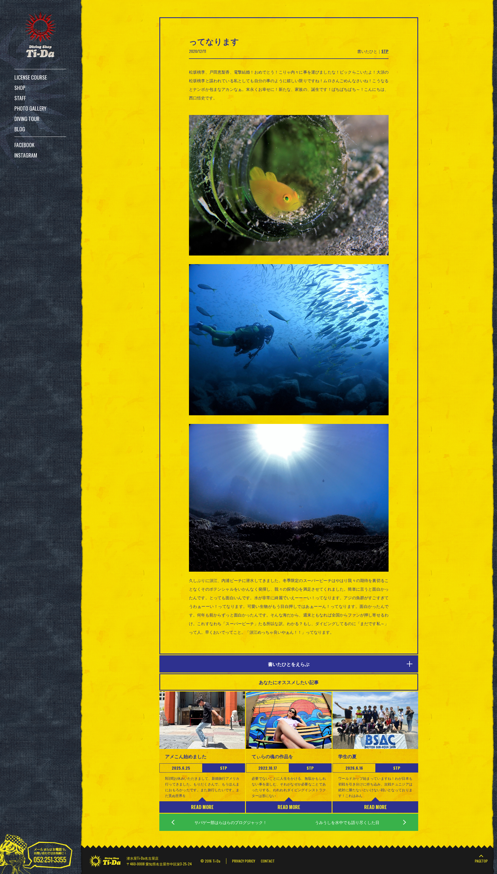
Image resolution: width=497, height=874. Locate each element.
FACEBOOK (24, 145)
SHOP (19, 88)
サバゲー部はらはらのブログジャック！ (230, 822)
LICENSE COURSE (30, 77)
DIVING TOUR (26, 119)
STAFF (20, 98)
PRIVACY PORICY (243, 860)
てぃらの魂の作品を (272, 756)
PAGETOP (481, 860)
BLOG (19, 129)
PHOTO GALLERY (30, 108)
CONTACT (268, 860)
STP (385, 51)
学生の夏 (347, 756)
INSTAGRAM (25, 155)
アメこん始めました (186, 756)
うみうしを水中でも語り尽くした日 (347, 822)
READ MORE (202, 807)
